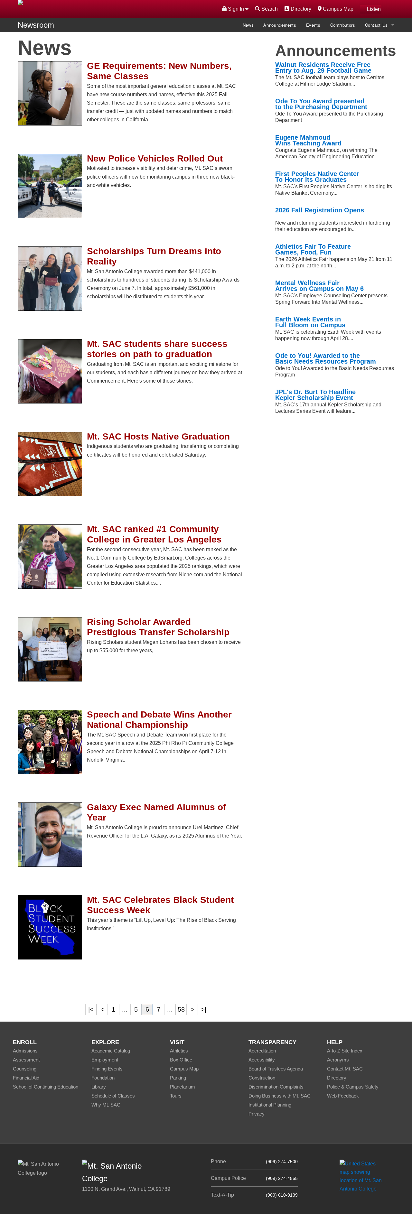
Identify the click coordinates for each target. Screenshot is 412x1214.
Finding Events (107, 1068)
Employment (104, 1059)
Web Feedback (343, 1095)
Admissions (25, 1050)
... (125, 1009)
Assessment (26, 1059)
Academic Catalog (110, 1050)
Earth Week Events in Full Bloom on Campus (310, 322)
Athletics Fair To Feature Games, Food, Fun (313, 249)
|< (91, 1009)
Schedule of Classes (113, 1095)
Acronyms (338, 1059)
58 (181, 1009)
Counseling (24, 1068)
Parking (178, 1077)
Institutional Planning (269, 1104)
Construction (261, 1077)
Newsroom (36, 25)
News (248, 25)
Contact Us (376, 25)
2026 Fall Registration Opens (319, 210)
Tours (176, 1095)
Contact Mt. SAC (345, 1068)
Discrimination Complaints (276, 1086)
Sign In (236, 9)
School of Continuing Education (45, 1086)
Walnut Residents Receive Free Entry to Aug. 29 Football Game (323, 67)
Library (98, 1086)
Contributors (342, 25)
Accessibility (261, 1059)
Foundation (103, 1077)
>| (203, 1009)
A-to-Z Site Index (344, 1050)
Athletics (179, 1050)
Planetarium (182, 1086)
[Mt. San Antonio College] (363, 1176)
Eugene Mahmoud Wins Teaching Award (308, 140)
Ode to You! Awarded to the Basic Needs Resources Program (325, 358)
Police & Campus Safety (353, 1086)
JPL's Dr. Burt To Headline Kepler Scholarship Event (315, 394)
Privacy (256, 1114)
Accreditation (262, 1050)
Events (313, 25)
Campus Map (337, 9)
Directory (300, 9)
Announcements (279, 25)
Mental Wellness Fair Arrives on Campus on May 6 (319, 285)
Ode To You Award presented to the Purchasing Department (321, 103)
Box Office (181, 1059)
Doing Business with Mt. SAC (279, 1095)
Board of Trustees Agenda (275, 1068)
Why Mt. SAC (105, 1104)
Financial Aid (26, 1077)
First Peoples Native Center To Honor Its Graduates (317, 176)
